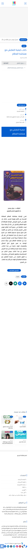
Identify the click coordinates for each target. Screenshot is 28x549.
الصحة (24, 46)
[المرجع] (14, 3)
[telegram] (14, 546)
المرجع (6, 543)
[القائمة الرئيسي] (25, 3)
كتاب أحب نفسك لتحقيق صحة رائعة (15, 117)
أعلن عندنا (23, 492)
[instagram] (17, 546)
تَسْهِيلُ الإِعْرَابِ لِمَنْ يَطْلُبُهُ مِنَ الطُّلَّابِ (9, 40)
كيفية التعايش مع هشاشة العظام (15, 68)
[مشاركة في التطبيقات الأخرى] (6, 283)
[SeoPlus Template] (22, 543)
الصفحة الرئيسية (22, 479)
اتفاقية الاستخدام (22, 482)
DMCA (24, 487)
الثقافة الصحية (20, 111)
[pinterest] (20, 546)
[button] (20, 283)
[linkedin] (8, 546)
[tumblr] (11, 546)
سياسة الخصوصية (21, 484)
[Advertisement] (14, 22)
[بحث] (2, 3)
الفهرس (24, 489)
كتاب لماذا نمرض (20, 122)
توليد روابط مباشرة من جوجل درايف (17, 495)
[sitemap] (5, 546)
